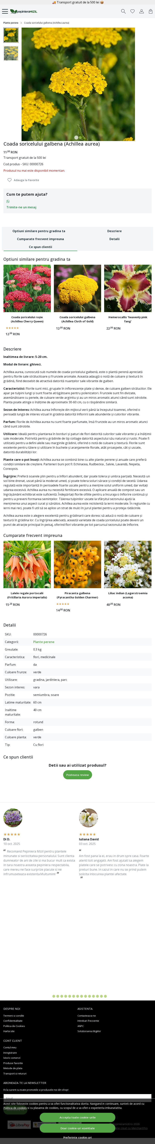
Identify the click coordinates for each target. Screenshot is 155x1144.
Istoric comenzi (11, 1057)
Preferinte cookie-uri (77, 1137)
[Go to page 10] (85, 996)
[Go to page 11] (89, 996)
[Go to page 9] (81, 996)
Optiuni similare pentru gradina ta (38, 231)
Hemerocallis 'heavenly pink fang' (127, 319)
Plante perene (10, 22)
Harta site (9, 1031)
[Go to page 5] (65, 996)
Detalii (114, 239)
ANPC (81, 1026)
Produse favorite (13, 1063)
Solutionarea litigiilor (89, 1031)
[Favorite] (132, 11)
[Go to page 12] (93, 996)
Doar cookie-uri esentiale (77, 1128)
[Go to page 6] (69, 996)
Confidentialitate (12, 1020)
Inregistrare (10, 1052)
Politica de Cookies (14, 1026)
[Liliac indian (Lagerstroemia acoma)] (128, 564)
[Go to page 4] (61, 996)
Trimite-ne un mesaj (21, 207)
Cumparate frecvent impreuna (40, 239)
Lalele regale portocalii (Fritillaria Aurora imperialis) (27, 595)
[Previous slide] (9, 303)
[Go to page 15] (105, 996)
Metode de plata (12, 1068)
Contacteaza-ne (87, 1015)
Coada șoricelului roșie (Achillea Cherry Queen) (27, 319)
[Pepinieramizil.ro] (23, 11)
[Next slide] (146, 303)
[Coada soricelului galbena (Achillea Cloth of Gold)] (77, 288)
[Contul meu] (141, 11)
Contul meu (9, 1047)
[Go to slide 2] (80, 137)
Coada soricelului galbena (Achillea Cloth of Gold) (77, 319)
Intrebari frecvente (88, 1020)
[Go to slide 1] (76, 138)
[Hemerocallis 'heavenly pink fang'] (128, 288)
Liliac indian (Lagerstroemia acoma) (127, 595)
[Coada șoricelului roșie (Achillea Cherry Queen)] (27, 288)
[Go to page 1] (50, 996)
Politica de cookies (15, 1108)
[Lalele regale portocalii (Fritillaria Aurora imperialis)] (27, 564)
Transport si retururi (14, 1073)
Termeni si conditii (13, 1015)
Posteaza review (77, 775)
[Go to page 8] (77, 996)
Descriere (114, 231)
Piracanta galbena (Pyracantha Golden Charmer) (77, 595)
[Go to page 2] (53, 996)
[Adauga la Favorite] (46, 307)
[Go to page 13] (97, 996)
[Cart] (150, 11)
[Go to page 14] (101, 996)
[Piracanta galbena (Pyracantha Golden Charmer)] (77, 564)
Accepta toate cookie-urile (78, 1117)
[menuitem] (11, 35)
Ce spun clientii (40, 247)
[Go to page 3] (57, 996)
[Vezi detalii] (8, 307)
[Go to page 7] (73, 996)
